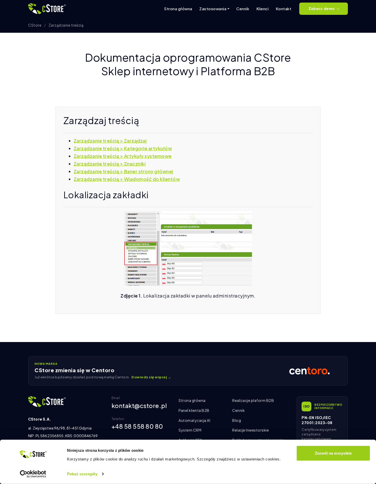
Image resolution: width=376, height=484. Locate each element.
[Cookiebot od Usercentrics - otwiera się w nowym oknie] (33, 474)
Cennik (242, 8)
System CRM (190, 430)
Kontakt (284, 8)
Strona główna (178, 8)
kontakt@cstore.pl (139, 405)
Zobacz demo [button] (321, 8)
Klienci (262, 8)
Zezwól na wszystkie (333, 453)
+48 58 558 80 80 (137, 426)
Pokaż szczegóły (82, 474)
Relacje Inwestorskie (250, 430)
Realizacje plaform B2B (253, 400)
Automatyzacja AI (194, 420)
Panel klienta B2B (194, 410)
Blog (236, 420)
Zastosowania (212, 8)
